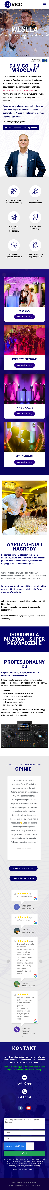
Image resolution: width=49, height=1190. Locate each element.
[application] (21, 127)
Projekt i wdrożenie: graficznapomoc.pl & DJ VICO (24, 1185)
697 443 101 (24, 1097)
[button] (44, 4)
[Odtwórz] (6, 127)
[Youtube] (28, 1108)
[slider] (34, 127)
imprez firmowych (27, 90)
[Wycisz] (29, 127)
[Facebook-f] (20, 1108)
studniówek (14, 90)
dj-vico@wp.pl (24, 1083)
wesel (5, 90)
